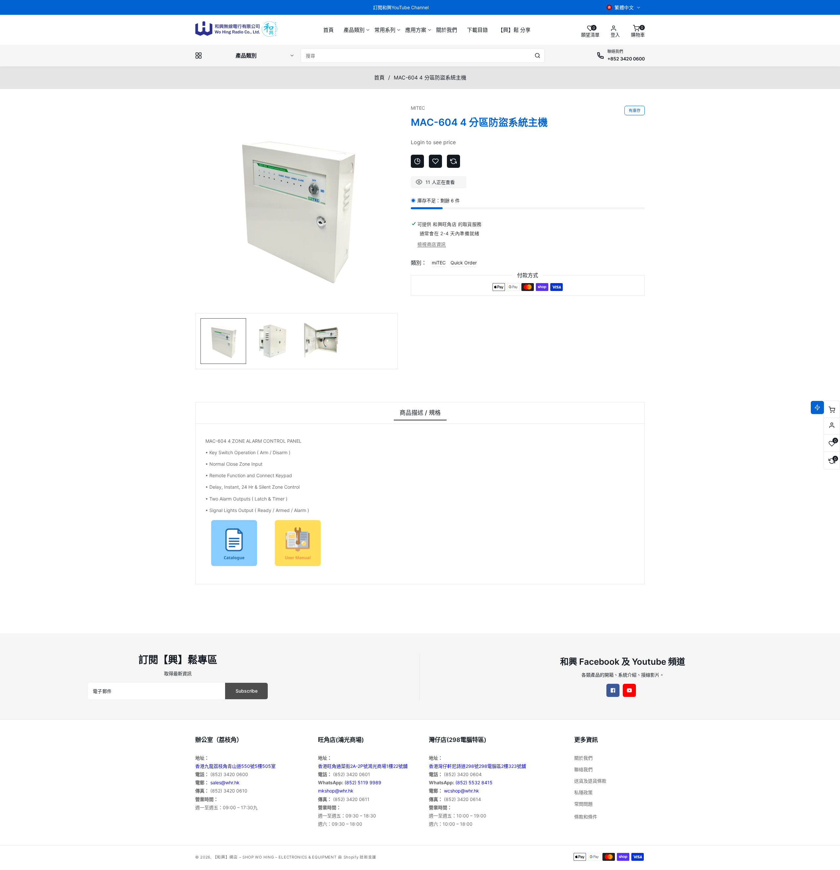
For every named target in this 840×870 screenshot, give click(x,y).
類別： (419, 262)
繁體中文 (624, 7)
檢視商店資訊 (431, 244)
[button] (354, 30)
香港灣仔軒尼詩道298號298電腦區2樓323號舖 (477, 766)
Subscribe (247, 691)
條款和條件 (585, 816)
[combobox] (423, 55)
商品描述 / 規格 (420, 412)
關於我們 (583, 758)
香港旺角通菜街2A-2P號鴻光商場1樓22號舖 (363, 766)
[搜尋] (537, 55)
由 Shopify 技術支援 (357, 857)
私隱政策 (583, 792)
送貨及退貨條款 (590, 781)
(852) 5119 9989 (363, 782)
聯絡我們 (583, 769)
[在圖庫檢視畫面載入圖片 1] (223, 341)
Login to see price (433, 142)
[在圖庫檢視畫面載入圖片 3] (320, 341)
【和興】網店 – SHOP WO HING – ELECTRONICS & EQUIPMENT (275, 857)
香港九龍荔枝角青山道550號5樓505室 (235, 766)
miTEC (439, 262)
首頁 (379, 77)
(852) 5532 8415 (474, 782)
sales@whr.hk (225, 782)
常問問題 (583, 804)
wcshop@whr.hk (461, 790)
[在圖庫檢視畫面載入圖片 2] (271, 341)
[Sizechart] (417, 161)
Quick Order (464, 262)
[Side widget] (832, 425)
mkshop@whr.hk (335, 790)
